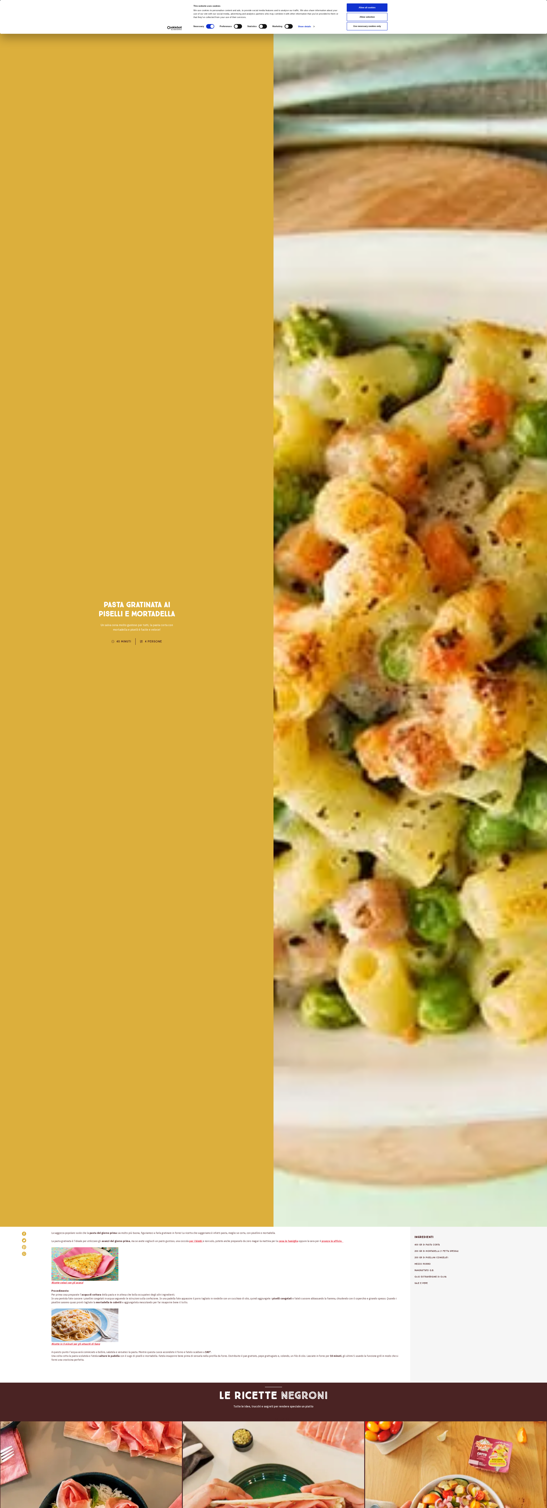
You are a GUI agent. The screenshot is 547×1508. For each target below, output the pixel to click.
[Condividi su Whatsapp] (24, 1254)
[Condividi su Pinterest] (24, 1247)
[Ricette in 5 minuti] (84, 1325)
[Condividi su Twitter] (24, 1240)
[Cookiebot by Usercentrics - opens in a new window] (174, 28)
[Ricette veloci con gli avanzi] (84, 1263)
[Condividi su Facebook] (24, 1233)
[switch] (238, 26)
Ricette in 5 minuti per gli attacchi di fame (75, 1344)
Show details (304, 26)
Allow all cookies (367, 7)
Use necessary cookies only (367, 26)
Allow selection (367, 17)
